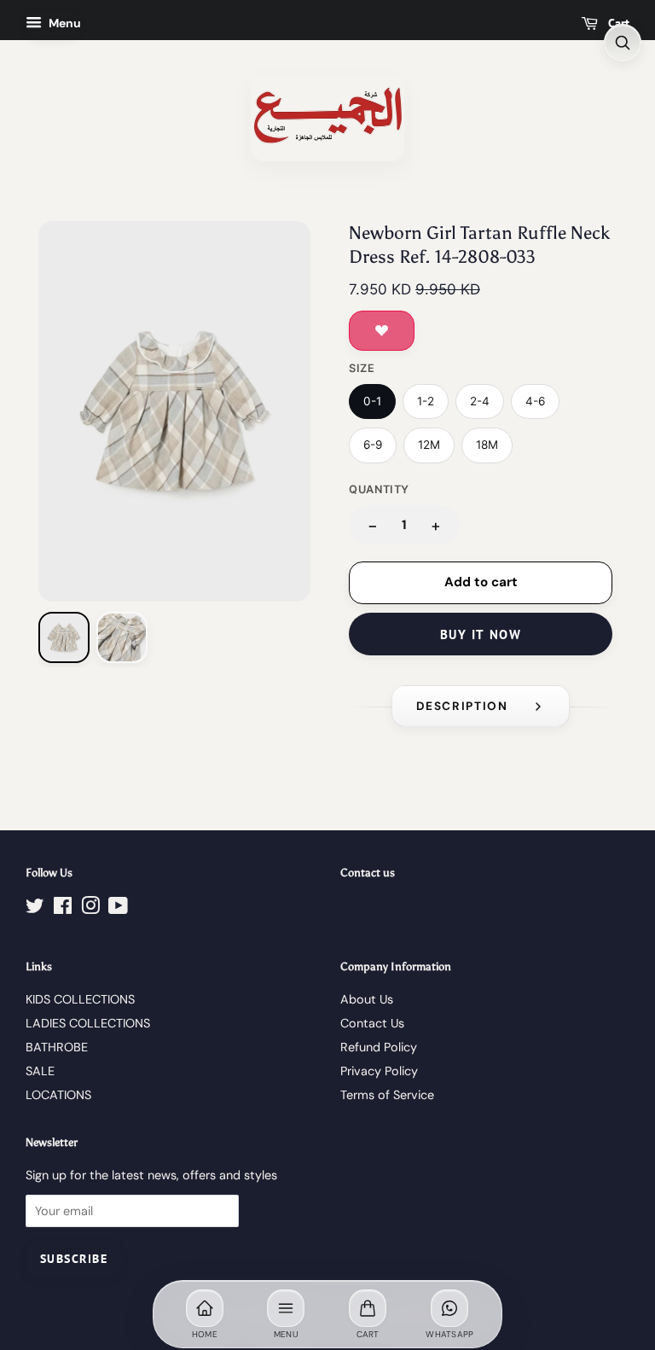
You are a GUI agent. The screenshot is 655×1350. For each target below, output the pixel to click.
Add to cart (481, 582)
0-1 (372, 401)
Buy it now (480, 634)
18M (487, 444)
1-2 (425, 401)
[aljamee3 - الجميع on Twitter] (35, 908)
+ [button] (436, 525)
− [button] (373, 525)
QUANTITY (379, 489)
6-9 (372, 444)
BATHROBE (57, 1047)
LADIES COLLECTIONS (88, 1023)
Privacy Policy (379, 1071)
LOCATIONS (58, 1095)
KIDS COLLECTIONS (80, 999)
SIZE (362, 368)
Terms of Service (387, 1095)
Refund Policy (378, 1047)
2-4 (480, 401)
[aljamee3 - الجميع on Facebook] (62, 908)
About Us (366, 999)
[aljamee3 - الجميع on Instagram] (90, 908)
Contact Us (372, 1023)
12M (429, 444)
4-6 (535, 401)
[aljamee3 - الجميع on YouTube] (118, 908)
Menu (63, 23)
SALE (40, 1071)
